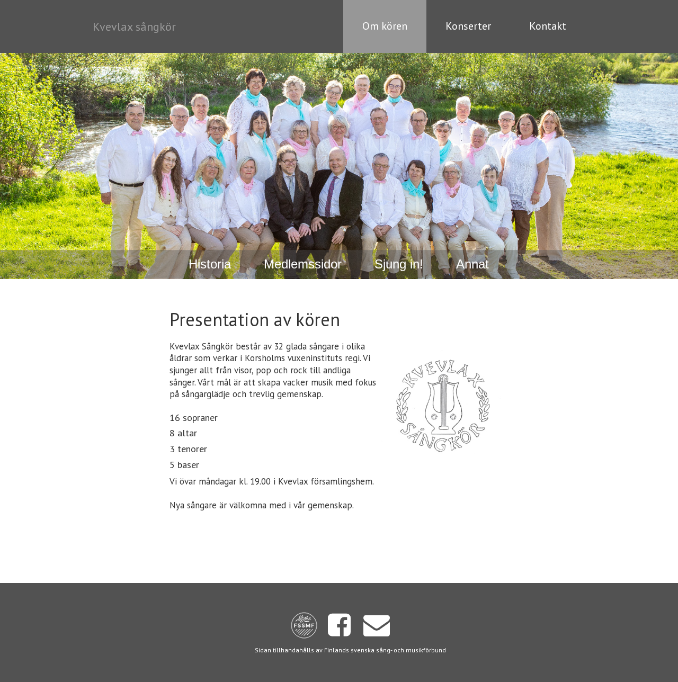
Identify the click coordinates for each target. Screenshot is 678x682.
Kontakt (547, 26)
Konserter (468, 26)
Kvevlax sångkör (134, 26)
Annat (472, 264)
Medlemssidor (303, 264)
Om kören (384, 26)
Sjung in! (398, 264)
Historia (210, 264)
